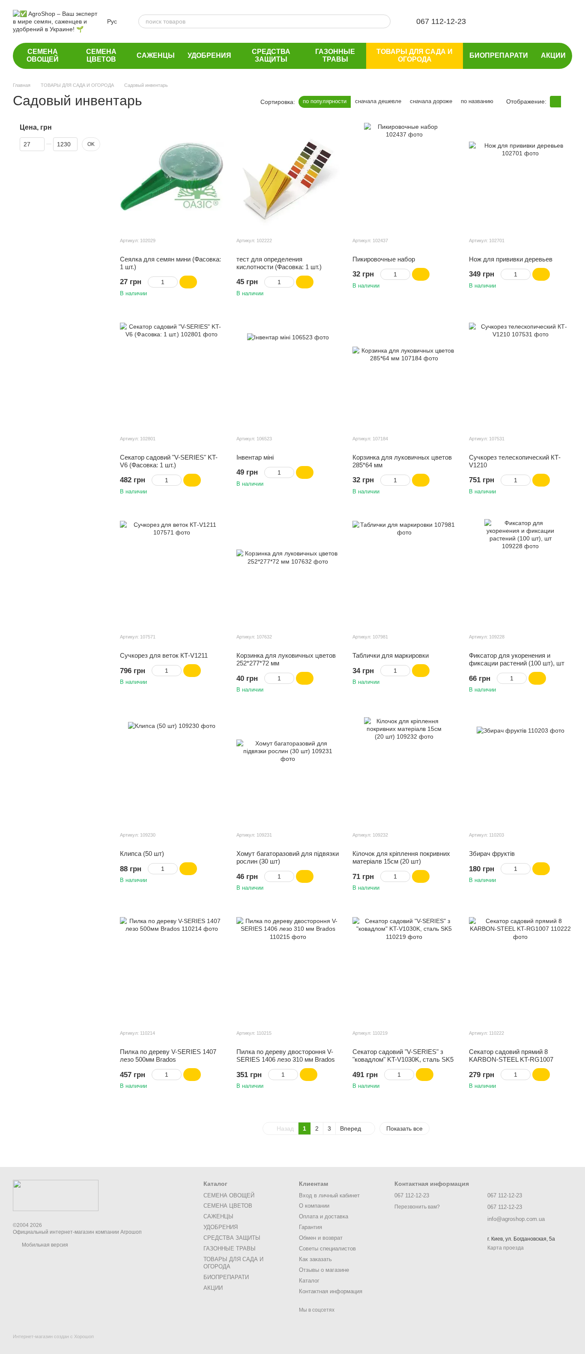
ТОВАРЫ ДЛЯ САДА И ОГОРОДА (414, 55)
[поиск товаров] (384, 21)
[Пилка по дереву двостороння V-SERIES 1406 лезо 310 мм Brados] (288, 968)
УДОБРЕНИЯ (209, 55)
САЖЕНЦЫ (156, 55)
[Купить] (188, 282)
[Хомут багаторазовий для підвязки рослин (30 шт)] (288, 770)
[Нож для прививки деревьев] (521, 176)
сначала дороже (431, 101)
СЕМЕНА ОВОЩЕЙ (43, 55)
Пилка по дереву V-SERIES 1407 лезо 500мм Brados (168, 1055)
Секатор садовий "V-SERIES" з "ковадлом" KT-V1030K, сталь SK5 (403, 1055)
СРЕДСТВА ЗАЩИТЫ (271, 55)
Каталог (309, 1280)
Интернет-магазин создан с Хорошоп (53, 1336)
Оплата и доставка (323, 1216)
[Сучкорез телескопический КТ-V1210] (521, 374)
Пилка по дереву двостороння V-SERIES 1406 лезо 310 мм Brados (285, 1055)
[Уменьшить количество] (151, 282)
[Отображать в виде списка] (566, 101)
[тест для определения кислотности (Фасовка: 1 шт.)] (288, 176)
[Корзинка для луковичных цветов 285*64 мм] (404, 374)
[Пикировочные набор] (404, 176)
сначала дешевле (378, 101)
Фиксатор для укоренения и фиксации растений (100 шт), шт (516, 659)
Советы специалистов (327, 1248)
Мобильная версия (44, 1245)
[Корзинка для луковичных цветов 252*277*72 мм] (288, 572)
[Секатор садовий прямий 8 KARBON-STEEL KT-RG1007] (521, 968)
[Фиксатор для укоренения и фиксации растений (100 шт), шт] (521, 572)
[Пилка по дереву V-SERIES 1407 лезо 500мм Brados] (172, 968)
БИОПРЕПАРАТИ (498, 55)
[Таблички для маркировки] (404, 572)
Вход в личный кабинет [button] (329, 1195)
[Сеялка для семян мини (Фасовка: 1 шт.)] (172, 176)
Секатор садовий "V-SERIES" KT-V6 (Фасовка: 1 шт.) (169, 461)
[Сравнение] (521, 21)
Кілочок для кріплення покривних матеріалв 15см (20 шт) (401, 857)
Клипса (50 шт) (142, 853)
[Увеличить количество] (173, 282)
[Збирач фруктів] (521, 770)
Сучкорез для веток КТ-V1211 (164, 655)
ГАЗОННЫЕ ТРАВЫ (335, 55)
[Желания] (498, 21)
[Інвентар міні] (288, 374)
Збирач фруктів (492, 853)
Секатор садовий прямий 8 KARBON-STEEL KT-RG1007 (511, 1055)
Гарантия (310, 1227)
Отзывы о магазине (324, 1270)
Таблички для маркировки (390, 655)
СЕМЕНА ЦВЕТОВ (101, 55)
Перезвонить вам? (417, 1207)
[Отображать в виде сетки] (555, 101)
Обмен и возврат (321, 1238)
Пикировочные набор (383, 259)
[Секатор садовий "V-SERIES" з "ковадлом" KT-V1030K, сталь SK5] (404, 968)
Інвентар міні (255, 457)
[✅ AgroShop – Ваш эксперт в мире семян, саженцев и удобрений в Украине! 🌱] (55, 1195)
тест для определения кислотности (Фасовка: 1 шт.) (279, 262)
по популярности (324, 101)
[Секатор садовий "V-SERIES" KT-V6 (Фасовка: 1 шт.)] (172, 374)
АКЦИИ (553, 55)
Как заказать (315, 1259)
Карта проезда (505, 1248)
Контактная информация (330, 1291)
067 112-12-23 (441, 21)
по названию (477, 101)
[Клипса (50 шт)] (172, 770)
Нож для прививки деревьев (510, 259)
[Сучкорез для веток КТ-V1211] (172, 572)
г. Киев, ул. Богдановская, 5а (521, 1239)
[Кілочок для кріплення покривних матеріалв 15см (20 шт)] (404, 770)
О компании (314, 1206)
